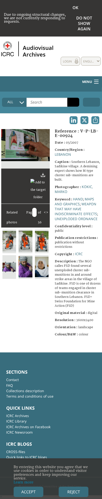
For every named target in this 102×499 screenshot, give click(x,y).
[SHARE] (95, 120)
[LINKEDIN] (73, 120)
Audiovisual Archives (38, 51)
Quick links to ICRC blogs (26, 457)
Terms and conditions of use (29, 396)
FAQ (9, 385)
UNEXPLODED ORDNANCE (76, 218)
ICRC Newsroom (19, 432)
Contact (12, 379)
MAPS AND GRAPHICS (74, 201)
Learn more (23, 482)
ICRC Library (16, 421)
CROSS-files (15, 451)
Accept (28, 492)
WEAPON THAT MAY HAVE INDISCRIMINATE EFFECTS (76, 209)
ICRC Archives (17, 415)
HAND (78, 199)
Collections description (25, 390)
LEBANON (63, 154)
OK (75, 7)
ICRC (79, 253)
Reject (73, 492)
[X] (84, 120)
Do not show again (84, 23)
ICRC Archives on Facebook (28, 426)
